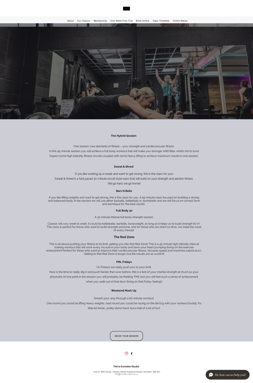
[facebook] (131, 353)
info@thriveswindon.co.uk (126, 374)
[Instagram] (126, 353)
